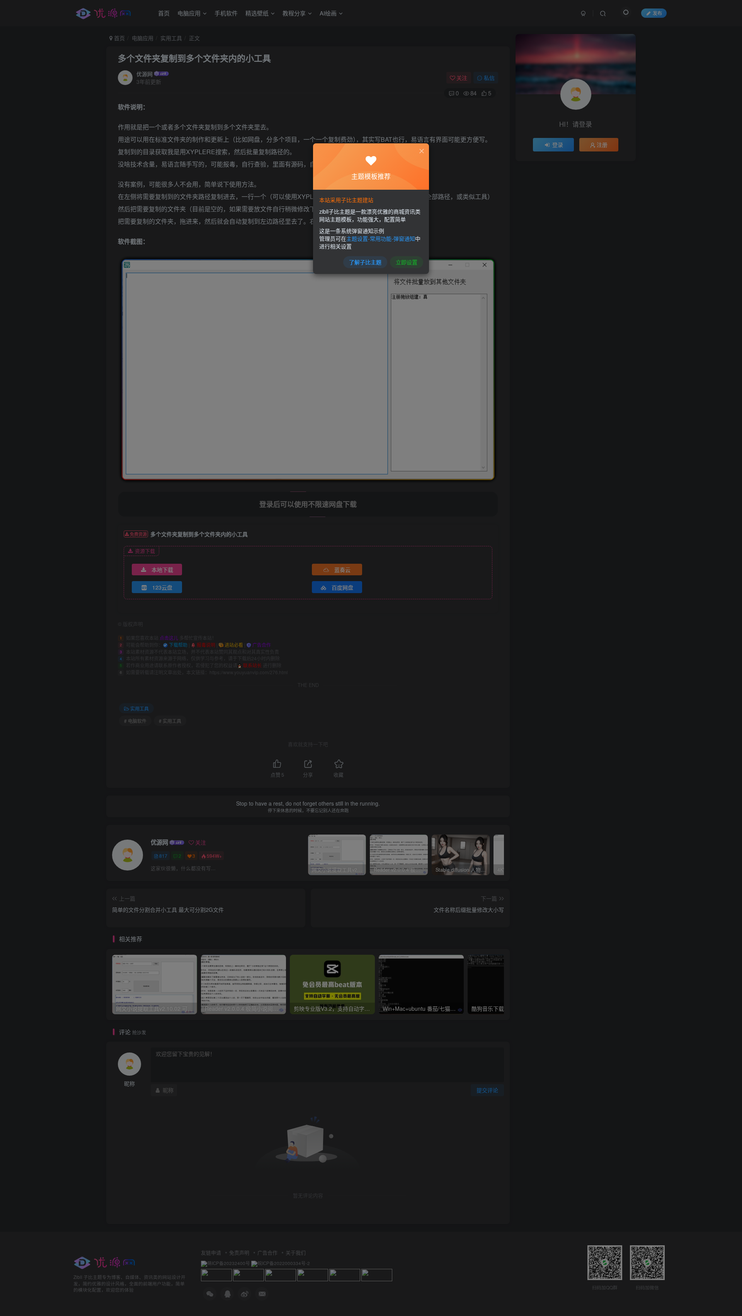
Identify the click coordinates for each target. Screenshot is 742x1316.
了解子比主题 (365, 262)
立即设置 (406, 262)
